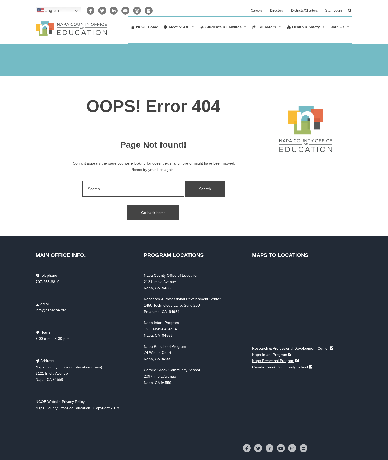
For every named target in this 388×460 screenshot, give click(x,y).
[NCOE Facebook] (90, 11)
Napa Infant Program (269, 355)
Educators (267, 27)
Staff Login (333, 10)
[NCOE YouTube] (125, 11)
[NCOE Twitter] (102, 11)
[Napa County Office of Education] (71, 29)
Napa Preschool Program (273, 361)
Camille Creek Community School (280, 367)
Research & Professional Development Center (290, 348)
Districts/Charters (304, 10)
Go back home (153, 212)
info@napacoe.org (51, 310)
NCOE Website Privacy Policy (60, 402)
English (51, 10)
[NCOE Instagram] (137, 11)
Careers (257, 10)
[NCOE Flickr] (149, 11)
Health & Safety (306, 27)
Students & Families (223, 27)
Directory (277, 10)
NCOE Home (147, 27)
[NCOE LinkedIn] (114, 11)
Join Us (337, 27)
